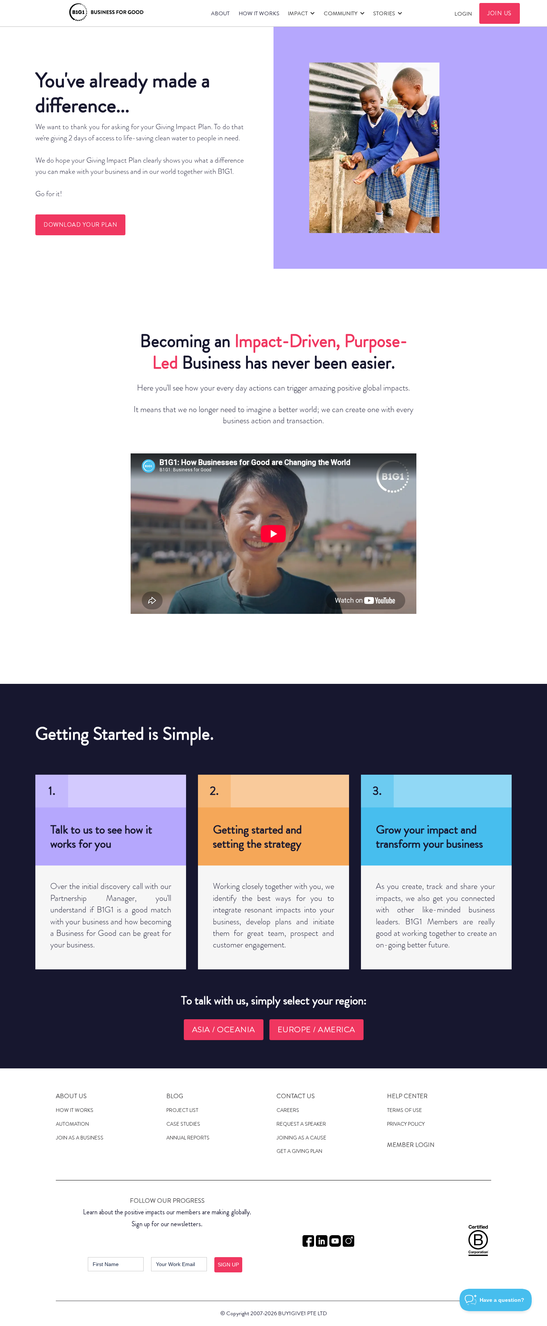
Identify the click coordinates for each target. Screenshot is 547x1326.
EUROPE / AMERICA (316, 1029)
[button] (300, 13)
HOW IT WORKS (259, 13)
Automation (72, 1124)
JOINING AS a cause (301, 1137)
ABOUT (220, 13)
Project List (182, 1110)
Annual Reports (187, 1137)
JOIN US (499, 13)
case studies (183, 1124)
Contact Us (295, 1095)
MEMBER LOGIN (411, 1144)
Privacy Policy (406, 1124)
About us (71, 1095)
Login (463, 14)
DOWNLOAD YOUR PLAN (80, 224)
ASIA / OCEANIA (223, 1029)
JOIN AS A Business (79, 1137)
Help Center (407, 1095)
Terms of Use (404, 1110)
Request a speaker (301, 1124)
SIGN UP (228, 1265)
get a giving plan (299, 1151)
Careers (287, 1110)
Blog (174, 1095)
